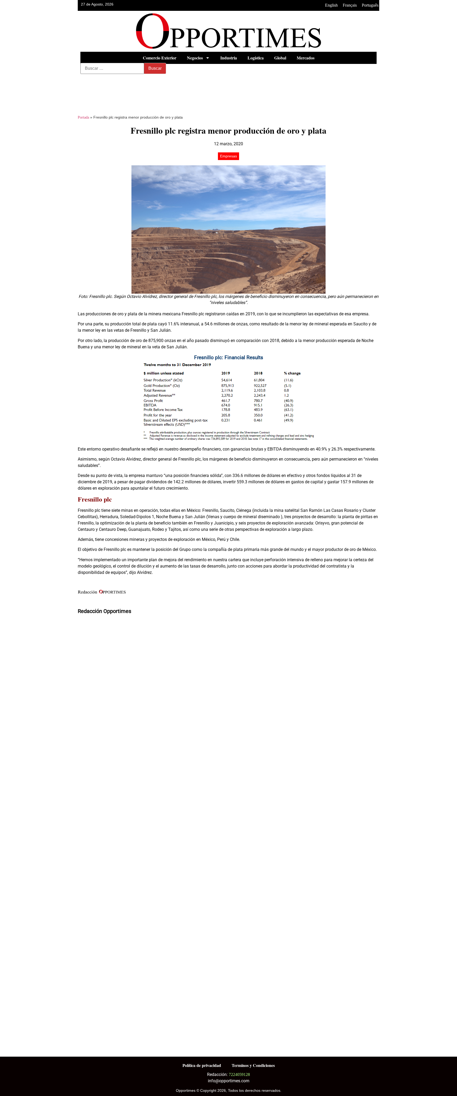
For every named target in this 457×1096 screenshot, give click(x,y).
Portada (83, 117)
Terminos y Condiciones (253, 1065)
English (331, 5)
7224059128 (239, 1074)
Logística (256, 58)
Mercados (305, 58)
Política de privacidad (201, 1065)
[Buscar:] (112, 68)
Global (280, 58)
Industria (228, 58)
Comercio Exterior (159, 58)
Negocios (195, 58)
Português (370, 5)
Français (350, 5)
